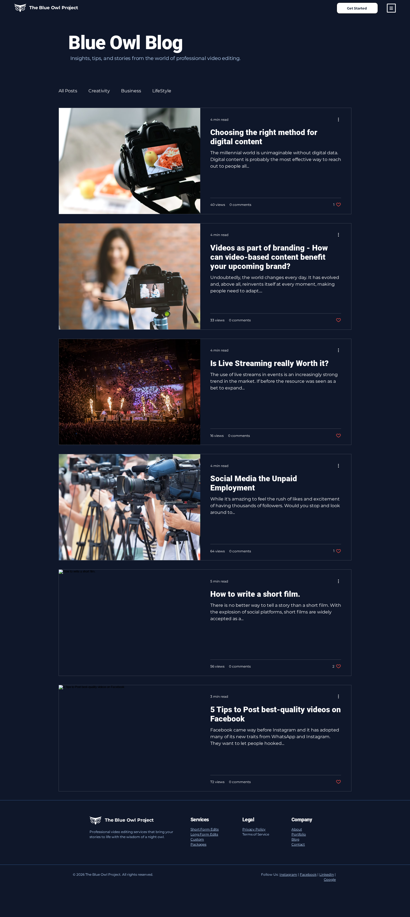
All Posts (68, 90)
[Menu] (391, 8)
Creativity (99, 90)
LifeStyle (161, 90)
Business (131, 90)
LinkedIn (326, 874)
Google (330, 879)
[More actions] (340, 119)
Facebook (308, 874)
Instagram (288, 874)
